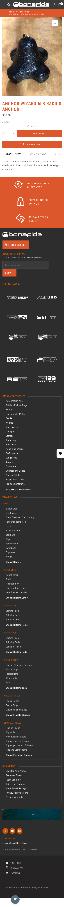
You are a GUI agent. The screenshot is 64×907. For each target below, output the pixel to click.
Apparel (9, 462)
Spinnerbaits (12, 543)
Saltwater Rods (13, 646)
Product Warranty (14, 797)
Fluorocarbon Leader (16, 588)
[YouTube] (12, 831)
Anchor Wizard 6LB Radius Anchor (27, 14)
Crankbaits (11, 513)
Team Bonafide (13, 779)
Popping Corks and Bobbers (19, 745)
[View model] (17, 298)
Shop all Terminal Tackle (18, 755)
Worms (9, 556)
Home (11, 12)
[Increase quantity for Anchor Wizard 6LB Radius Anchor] (13, 133)
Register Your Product (16, 770)
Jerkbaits (10, 534)
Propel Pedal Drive (15, 479)
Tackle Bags (12, 705)
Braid (8, 579)
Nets (8, 682)
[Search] (8, 4)
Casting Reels (12, 610)
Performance (12, 453)
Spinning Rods (13, 642)
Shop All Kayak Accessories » (18, 489)
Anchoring (11, 440)
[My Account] (54, 4)
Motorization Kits (14, 400)
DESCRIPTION (13, 153)
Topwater (10, 552)
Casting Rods (12, 637)
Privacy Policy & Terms (17, 792)
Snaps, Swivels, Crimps (17, 741)
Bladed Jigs (11, 508)
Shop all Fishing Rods (16, 651)
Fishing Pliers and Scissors (19, 665)
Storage (10, 435)
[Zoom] (55, 23)
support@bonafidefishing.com (15, 843)
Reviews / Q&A (37, 153)
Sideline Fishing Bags (16, 405)
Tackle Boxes (12, 700)
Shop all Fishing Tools (16, 687)
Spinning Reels (13, 615)
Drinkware (11, 466)
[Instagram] (19, 831)
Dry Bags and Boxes (15, 470)
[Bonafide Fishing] (22, 234)
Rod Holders (12, 427)
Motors (9, 409)
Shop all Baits (12, 561)
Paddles (10, 418)
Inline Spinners (13, 530)
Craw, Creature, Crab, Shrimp (20, 517)
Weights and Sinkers (16, 736)
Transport (10, 431)
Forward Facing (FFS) (16, 521)
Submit (9, 272)
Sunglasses (11, 457)
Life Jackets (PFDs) (15, 413)
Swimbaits (11, 547)
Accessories (22, 12)
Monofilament (12, 574)
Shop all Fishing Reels (16, 624)
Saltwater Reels (13, 619)
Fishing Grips (12, 669)
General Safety (13, 475)
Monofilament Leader (16, 592)
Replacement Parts (15, 483)
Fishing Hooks (13, 727)
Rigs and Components (16, 749)
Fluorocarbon (12, 583)
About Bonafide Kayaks (17, 788)
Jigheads (10, 732)
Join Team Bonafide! (16, 784)
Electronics (11, 444)
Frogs (8, 526)
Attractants (11, 678)
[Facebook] (5, 831)
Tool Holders (12, 673)
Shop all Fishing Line (16, 597)
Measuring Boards (14, 448)
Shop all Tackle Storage (18, 714)
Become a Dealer (14, 775)
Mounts (9, 422)
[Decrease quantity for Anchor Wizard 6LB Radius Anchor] (4, 133)
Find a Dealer (17, 244)
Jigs (8, 539)
